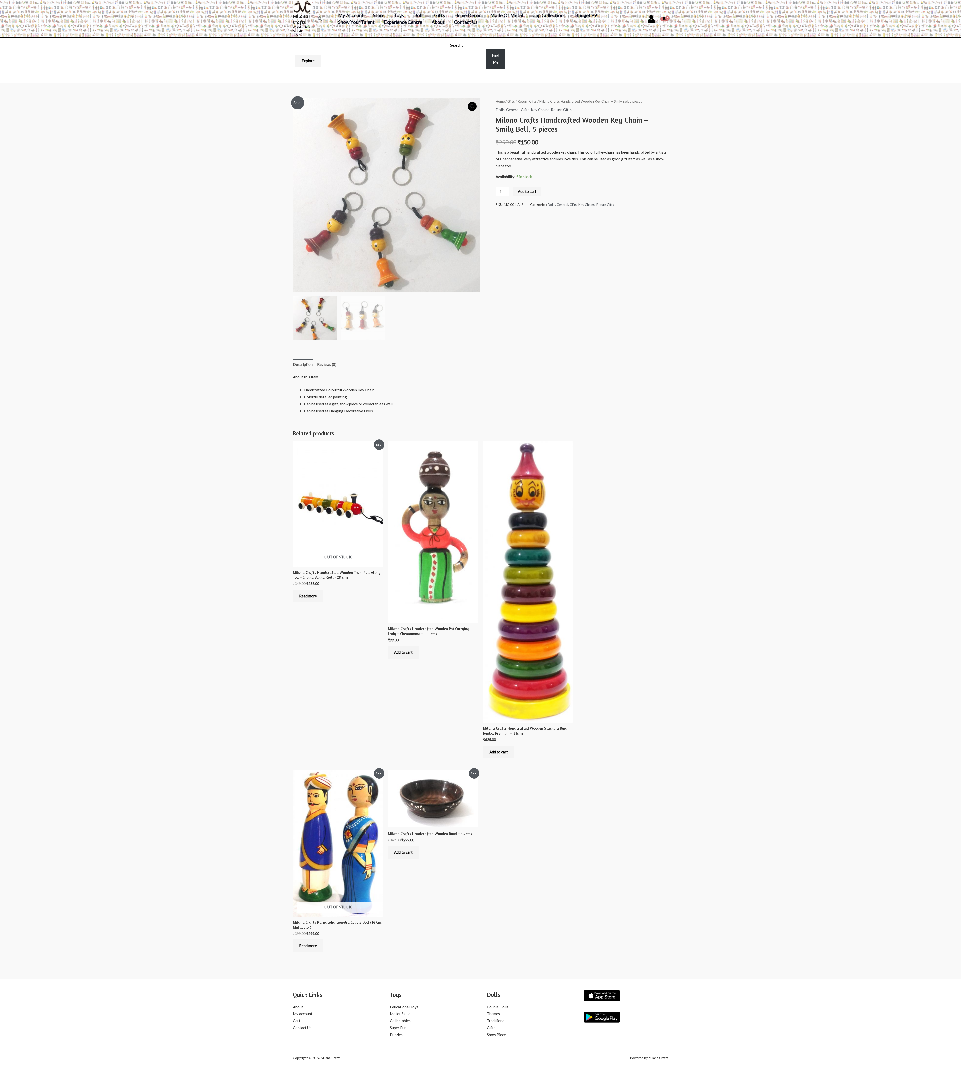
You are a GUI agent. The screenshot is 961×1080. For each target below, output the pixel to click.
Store (378, 15)
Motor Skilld (400, 1013)
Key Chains (540, 109)
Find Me (495, 58)
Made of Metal (506, 15)
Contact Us (466, 22)
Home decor (467, 15)
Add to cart (527, 191)
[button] (320, 19)
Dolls (419, 15)
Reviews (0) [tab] (326, 364)
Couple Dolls (497, 1007)
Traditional (496, 1020)
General (512, 109)
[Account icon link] (651, 19)
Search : (456, 45)
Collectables (400, 1020)
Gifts (439, 15)
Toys (399, 15)
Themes (493, 1013)
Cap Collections (549, 15)
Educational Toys (404, 1007)
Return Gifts (527, 101)
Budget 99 (586, 15)
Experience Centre (403, 22)
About (438, 22)
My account (351, 15)
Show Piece (496, 1034)
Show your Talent (356, 22)
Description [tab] (303, 364)
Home (500, 101)
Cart (296, 1020)
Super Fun (398, 1027)
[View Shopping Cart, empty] (664, 18)
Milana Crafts (300, 19)
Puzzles (396, 1034)
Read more (308, 596)
